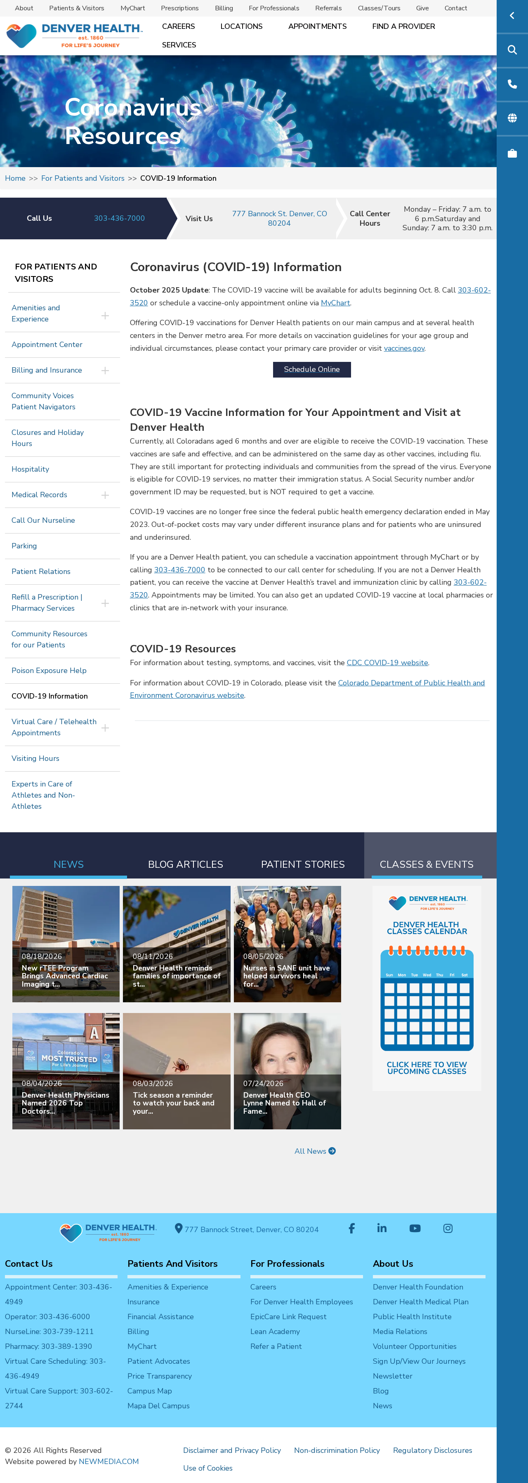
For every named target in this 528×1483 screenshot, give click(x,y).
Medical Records (39, 495)
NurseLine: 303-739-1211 (49, 1332)
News (382, 1406)
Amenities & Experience (167, 1287)
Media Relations (400, 1332)
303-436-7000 (119, 218)
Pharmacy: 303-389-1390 (48, 1346)
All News (311, 1151)
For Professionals (274, 8)
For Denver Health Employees (301, 1302)
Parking (24, 546)
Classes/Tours (379, 8)
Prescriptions (180, 8)
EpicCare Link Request (288, 1317)
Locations (242, 26)
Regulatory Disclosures (432, 1450)
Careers (178, 26)
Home (15, 178)
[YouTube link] (415, 1229)
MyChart (132, 8)
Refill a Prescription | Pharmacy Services (47, 602)
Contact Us (29, 1264)
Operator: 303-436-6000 (47, 1317)
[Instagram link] (448, 1229)
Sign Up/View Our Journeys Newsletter (419, 1368)
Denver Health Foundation (418, 1287)
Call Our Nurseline (43, 520)
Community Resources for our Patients (49, 639)
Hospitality (30, 469)
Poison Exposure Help (49, 670)
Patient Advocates (158, 1361)
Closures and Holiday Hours (48, 438)
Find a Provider (403, 26)
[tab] (68, 855)
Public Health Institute (412, 1317)
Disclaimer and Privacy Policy (232, 1450)
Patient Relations (41, 571)
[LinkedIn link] (382, 1229)
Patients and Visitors (172, 1264)
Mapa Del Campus (158, 1406)
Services (179, 45)
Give (422, 8)
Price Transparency (159, 1376)
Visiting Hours (35, 758)
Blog (381, 1391)
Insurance (143, 1302)
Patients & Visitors (76, 8)
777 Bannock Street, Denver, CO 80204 (251, 1230)
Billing (224, 8)
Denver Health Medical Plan (421, 1302)
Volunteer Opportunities (415, 1346)
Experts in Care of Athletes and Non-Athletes (43, 795)
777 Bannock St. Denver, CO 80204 (279, 218)
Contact (456, 8)
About (24, 8)
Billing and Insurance (47, 370)
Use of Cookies (208, 1468)
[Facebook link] (351, 1229)
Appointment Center (47, 344)
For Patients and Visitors (83, 178)
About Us (393, 1264)
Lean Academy (275, 1332)
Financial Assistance (160, 1317)
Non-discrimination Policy (337, 1450)
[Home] (74, 36)
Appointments (317, 26)
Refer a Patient (276, 1346)
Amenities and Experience (36, 313)
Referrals (328, 8)
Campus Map (149, 1391)
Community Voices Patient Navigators (43, 401)
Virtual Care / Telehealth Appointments (54, 727)
